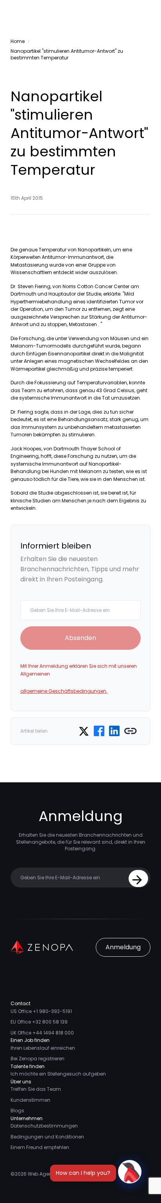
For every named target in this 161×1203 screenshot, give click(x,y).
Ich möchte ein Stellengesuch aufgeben (58, 1073)
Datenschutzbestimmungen (44, 1125)
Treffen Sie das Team (36, 1089)
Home (18, 41)
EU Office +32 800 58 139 (39, 1021)
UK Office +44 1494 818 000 (42, 1032)
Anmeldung (123, 947)
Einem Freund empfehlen (40, 1147)
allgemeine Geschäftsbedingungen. (63, 691)
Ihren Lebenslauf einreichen (43, 1048)
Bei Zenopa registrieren (37, 1058)
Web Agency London (52, 1174)
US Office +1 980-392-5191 (41, 1011)
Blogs (17, 1110)
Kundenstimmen (30, 1100)
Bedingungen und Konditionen (47, 1136)
